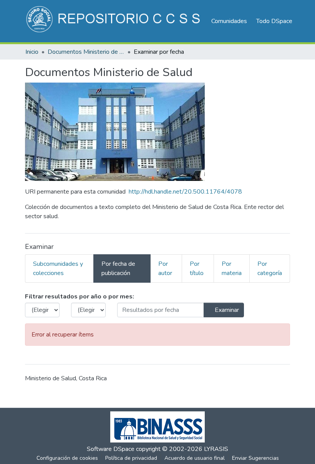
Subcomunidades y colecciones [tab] (58, 268)
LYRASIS (216, 449)
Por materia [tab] (232, 268)
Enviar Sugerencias (255, 458)
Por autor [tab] (165, 268)
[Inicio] (114, 21)
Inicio (31, 52)
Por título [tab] (197, 268)
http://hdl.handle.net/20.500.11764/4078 (185, 191)
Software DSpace (110, 449)
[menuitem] (277, 21)
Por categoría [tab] (269, 268)
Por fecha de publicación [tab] (118, 268)
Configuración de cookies (67, 458)
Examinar (226, 310)
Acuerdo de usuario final (194, 458)
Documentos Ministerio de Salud (86, 52)
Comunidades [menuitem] (229, 21)
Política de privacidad (131, 458)
